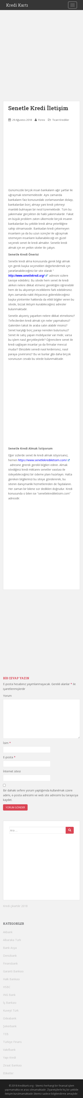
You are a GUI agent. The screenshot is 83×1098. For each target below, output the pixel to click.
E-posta (9, 757)
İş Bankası (9, 1003)
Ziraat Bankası (12, 1065)
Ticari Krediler (60, 120)
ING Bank (9, 995)
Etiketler (8, 1073)
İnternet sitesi (12, 771)
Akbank (7, 932)
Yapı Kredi (9, 1057)
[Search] (70, 830)
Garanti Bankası (13, 971)
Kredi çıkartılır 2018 (15, 906)
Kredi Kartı (17, 5)
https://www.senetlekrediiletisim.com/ (42, 460)
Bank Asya (10, 948)
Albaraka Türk (12, 940)
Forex (41, 120)
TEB (5, 1034)
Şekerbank (10, 1026)
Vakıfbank (9, 1050)
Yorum (7, 696)
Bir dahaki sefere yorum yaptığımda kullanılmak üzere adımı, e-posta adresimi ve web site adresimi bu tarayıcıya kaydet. (40, 795)
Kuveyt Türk (11, 1010)
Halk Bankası (11, 979)
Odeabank (9, 1018)
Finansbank (10, 963)
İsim (7, 743)
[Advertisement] (41, 59)
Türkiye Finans (12, 1042)
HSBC (6, 987)
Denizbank (10, 955)
